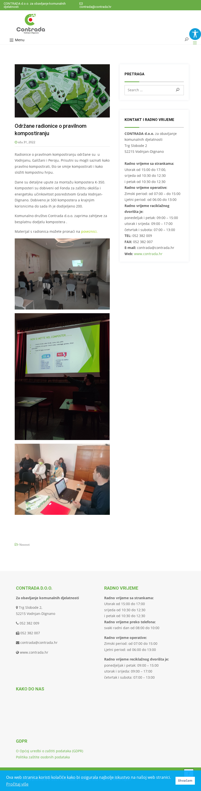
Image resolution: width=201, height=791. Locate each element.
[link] (195, 34)
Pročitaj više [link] (17, 784)
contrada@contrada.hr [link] (95, 7)
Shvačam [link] (185, 780)
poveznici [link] (89, 231)
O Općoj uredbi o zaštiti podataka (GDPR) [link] (49, 751)
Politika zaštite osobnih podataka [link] (43, 757)
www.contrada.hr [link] (148, 253)
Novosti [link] (24, 545)
